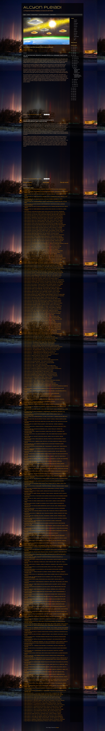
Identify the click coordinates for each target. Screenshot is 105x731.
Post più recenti (27, 182)
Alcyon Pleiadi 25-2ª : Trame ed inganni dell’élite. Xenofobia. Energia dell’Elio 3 (39, 343)
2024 (73, 50)
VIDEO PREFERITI (53, 14)
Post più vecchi (64, 182)
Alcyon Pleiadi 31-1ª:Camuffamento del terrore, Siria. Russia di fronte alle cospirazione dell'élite (42, 323)
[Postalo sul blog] (45, 114)
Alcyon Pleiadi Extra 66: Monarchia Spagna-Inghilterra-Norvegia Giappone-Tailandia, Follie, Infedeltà (43, 694)
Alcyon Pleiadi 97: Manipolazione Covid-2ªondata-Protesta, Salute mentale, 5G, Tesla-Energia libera (43, 217)
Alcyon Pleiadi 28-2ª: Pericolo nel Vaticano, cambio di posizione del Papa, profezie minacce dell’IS (43, 333)
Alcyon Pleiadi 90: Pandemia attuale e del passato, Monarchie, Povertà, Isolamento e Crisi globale (43, 227)
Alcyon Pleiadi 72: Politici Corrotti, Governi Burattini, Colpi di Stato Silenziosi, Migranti (40, 253)
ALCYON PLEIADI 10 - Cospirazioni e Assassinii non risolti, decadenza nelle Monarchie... (41, 384)
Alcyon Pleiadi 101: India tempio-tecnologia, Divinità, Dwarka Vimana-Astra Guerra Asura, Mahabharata (44, 211)
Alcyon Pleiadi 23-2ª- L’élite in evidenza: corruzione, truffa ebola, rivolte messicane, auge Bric (42, 348)
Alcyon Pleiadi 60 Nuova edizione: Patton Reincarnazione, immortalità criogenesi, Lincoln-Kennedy (43, 271)
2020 (73, 88)
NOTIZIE (28, 14)
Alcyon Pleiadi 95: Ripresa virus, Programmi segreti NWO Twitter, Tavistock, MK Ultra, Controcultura (43, 220)
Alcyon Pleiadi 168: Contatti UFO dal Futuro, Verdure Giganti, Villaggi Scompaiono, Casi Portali (42, 701)
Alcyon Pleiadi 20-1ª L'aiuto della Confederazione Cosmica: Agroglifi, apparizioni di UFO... (41, 359)
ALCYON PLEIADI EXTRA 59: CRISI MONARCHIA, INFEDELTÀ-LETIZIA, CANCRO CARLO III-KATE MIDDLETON (46, 679)
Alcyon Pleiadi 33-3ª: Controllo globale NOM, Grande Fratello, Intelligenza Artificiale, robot (41, 316)
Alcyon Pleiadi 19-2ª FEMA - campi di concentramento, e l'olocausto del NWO (39, 362)
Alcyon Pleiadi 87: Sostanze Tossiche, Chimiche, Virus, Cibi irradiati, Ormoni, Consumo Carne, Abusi (43, 231)
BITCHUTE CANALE (34, 14)
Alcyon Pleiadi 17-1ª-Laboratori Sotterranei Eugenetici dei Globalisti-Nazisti (38, 369)
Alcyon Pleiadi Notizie (28, 49)
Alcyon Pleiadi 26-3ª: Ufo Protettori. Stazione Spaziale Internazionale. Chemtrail (39, 339)
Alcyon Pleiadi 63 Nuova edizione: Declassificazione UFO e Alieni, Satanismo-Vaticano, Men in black (43, 266)
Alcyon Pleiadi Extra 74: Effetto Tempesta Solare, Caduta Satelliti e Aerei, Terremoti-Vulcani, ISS (42, 707)
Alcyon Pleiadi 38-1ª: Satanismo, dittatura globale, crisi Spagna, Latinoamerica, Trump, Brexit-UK (43, 305)
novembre (75, 58)
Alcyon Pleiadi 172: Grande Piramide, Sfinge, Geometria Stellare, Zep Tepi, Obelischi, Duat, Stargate (43, 717)
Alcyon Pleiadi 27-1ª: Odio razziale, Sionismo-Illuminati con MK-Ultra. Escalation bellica (41, 337)
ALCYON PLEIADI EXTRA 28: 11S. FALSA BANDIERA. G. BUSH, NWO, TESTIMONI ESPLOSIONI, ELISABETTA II (46, 545)
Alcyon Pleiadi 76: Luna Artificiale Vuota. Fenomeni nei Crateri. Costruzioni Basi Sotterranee (42, 247)
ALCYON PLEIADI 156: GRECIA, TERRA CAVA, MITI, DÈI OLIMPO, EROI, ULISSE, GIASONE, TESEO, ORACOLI (46, 623)
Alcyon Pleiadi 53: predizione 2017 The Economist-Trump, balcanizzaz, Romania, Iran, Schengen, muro (44, 281)
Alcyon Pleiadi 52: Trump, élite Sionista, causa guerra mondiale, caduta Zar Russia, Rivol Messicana (43, 282)
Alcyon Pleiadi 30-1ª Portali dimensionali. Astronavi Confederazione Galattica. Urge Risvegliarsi (42, 329)
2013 (73, 99)
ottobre (74, 60)
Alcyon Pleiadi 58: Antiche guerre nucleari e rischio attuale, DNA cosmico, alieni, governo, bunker (43, 273)
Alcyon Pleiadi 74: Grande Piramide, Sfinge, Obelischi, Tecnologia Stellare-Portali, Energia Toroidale (43, 250)
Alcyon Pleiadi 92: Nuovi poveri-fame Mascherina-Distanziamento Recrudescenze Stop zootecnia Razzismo (45, 224)
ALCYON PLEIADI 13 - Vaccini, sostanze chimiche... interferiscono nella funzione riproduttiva (42, 380)
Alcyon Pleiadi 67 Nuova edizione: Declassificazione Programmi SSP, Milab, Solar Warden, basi (42, 260)
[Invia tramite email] (44, 114)
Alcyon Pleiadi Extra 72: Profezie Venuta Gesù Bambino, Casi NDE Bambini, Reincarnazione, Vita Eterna (44, 704)
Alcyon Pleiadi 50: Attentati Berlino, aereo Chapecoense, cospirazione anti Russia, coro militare (42, 285)
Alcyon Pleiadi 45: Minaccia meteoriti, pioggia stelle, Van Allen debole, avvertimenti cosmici (41, 292)
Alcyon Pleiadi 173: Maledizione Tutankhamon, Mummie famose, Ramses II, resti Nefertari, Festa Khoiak (44, 719)
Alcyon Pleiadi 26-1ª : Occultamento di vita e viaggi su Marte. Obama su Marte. (39, 342)
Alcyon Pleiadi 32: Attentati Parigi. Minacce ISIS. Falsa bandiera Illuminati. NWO (39, 320)
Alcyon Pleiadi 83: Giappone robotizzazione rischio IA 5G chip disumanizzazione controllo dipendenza (43, 237)
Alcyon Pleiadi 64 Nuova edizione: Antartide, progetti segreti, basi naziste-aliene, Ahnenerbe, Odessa (43, 265)
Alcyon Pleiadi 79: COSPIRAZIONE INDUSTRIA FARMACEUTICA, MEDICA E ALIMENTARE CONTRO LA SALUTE (46, 243)
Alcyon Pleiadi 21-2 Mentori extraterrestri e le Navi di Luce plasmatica (37, 355)
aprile (74, 81)
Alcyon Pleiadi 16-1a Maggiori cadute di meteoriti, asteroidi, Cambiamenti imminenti (40, 372)
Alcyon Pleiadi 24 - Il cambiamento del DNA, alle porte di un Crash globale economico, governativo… (43, 346)
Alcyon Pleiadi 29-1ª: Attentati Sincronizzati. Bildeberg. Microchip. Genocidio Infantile (40, 332)
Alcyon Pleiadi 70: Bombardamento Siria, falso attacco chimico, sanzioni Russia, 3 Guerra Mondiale (43, 256)
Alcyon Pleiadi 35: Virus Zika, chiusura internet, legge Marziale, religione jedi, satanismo (41, 310)
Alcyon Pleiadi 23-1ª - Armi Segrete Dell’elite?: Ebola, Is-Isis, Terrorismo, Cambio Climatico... (42, 349)
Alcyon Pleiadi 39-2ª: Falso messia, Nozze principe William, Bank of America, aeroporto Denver (42, 301)
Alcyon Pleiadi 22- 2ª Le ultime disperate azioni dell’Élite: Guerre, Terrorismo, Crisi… (40, 351)
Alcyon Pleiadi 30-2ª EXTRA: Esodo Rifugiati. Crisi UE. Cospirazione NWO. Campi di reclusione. (42, 326)
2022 (73, 53)
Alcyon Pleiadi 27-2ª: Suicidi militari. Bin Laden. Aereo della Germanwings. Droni (39, 336)
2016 (73, 94)
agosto (74, 63)
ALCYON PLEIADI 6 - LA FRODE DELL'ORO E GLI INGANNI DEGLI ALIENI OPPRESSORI (41, 393)
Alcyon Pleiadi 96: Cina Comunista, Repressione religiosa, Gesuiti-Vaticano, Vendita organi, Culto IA (43, 218)
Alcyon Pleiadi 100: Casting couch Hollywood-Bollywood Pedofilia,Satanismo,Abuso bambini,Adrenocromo (44, 212)
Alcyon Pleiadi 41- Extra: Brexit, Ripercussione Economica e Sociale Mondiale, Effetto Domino (42, 298)
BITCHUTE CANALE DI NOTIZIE (43, 14)
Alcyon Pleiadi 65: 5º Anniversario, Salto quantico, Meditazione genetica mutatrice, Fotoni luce (42, 263)
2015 (73, 96)
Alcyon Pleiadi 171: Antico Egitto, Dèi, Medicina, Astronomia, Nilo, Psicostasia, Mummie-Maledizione (43, 716)
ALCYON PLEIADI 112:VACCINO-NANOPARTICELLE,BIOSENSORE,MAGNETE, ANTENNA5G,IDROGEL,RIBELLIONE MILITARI (39, 402)
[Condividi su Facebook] (47, 114)
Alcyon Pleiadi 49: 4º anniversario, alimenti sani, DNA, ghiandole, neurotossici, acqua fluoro (41, 287)
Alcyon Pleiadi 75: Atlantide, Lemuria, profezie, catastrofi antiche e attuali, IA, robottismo (41, 249)
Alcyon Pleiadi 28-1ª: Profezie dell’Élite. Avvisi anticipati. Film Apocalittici (38, 335)
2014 (73, 98)
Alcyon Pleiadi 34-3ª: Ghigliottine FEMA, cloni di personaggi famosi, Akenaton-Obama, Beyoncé (42, 311)
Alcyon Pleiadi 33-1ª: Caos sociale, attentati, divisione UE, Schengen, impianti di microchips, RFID (43, 319)
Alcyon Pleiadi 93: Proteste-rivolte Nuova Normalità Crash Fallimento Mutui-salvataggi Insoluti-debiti (43, 223)
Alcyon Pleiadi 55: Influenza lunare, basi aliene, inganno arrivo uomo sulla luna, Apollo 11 (41, 278)
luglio (74, 65)
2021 (73, 55)
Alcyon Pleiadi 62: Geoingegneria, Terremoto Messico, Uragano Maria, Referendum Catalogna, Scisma (44, 268)
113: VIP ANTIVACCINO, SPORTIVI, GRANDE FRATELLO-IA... (76, 70)
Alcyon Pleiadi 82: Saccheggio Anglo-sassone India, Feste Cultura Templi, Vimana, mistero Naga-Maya (44, 239)
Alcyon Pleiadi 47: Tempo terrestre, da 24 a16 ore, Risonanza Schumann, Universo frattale (41, 289)
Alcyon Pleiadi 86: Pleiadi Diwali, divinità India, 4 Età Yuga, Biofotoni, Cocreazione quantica (41, 233)
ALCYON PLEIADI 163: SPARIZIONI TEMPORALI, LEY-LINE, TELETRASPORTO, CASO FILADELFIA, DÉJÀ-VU (46, 641)
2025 (73, 48)
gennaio (75, 86)
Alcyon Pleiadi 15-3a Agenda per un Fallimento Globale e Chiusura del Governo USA (40, 374)
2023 (73, 52)
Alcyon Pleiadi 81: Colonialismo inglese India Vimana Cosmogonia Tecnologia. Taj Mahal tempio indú (43, 240)
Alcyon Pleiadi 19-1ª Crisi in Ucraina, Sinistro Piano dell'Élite (35, 364)
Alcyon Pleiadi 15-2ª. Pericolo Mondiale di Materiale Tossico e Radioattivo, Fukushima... (41, 375)
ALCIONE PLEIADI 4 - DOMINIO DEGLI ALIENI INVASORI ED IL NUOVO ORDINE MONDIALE (42, 396)
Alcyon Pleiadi (42, 7)
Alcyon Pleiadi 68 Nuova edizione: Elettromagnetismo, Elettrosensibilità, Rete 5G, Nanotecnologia (43, 259)
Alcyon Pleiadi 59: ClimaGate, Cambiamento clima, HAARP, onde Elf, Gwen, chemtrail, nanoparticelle (43, 272)
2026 (73, 47)
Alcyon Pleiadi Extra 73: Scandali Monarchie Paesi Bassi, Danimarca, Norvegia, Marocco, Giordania (43, 706)
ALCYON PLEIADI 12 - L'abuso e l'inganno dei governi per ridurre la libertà (38, 381)
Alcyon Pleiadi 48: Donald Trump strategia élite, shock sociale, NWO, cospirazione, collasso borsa (43, 288)
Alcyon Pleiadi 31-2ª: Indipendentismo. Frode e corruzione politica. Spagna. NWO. (40, 321)
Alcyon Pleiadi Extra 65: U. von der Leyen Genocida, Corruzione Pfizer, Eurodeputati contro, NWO (43, 693)
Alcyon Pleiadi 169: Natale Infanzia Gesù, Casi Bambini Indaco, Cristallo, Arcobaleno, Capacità (42, 713)
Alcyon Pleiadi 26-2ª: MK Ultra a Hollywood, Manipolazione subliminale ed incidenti (40, 340)
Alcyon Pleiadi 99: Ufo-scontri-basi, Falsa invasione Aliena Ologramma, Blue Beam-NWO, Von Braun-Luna (44, 214)
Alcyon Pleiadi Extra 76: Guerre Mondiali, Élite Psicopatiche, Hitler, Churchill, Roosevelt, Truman (42, 710)
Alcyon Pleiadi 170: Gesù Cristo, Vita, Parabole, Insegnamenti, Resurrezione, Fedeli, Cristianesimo (43, 714)
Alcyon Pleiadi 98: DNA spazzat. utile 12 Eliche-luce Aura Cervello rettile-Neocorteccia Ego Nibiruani (43, 215)
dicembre (75, 56)
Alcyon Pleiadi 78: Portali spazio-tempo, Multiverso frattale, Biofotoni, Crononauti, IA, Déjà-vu (42, 244)
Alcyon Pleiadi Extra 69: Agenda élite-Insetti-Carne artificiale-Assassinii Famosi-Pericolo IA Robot (42, 698)
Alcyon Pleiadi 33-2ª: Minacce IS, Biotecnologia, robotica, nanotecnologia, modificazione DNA (42, 317)
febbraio (75, 84)
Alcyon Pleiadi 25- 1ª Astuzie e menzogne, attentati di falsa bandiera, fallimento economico (41, 345)
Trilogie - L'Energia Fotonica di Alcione (31, 397)
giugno (74, 66)
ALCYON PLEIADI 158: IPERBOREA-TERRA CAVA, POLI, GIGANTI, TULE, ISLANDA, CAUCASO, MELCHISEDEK (46, 627)
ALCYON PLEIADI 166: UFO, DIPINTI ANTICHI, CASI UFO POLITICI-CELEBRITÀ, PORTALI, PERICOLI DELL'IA (46, 657)
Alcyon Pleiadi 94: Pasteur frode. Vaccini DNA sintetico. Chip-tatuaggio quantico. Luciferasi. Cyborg (43, 221)
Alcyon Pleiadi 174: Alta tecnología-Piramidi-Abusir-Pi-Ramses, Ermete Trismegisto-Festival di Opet (43, 720)
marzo (74, 82)
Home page (46, 182)
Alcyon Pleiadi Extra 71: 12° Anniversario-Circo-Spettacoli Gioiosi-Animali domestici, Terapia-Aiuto (43, 703)
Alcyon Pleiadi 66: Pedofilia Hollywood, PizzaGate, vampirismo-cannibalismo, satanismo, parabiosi (43, 262)
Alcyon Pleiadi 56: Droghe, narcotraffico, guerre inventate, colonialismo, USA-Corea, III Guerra (42, 276)
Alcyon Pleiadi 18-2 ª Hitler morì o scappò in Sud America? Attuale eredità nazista (40, 365)
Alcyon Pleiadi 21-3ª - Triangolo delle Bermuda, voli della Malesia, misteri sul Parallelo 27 (41, 353)
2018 (73, 91)
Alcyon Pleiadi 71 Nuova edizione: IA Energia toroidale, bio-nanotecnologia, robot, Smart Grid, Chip (43, 255)
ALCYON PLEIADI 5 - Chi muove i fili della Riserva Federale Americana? (38, 394)
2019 (73, 89)
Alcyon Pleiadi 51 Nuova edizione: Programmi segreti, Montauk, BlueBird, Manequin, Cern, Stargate (43, 284)
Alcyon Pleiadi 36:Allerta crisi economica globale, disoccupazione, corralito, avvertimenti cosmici (42, 308)
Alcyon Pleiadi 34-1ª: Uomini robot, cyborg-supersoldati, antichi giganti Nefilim (39, 314)
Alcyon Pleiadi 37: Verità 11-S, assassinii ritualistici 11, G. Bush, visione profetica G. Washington (42, 307)
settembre (75, 61)
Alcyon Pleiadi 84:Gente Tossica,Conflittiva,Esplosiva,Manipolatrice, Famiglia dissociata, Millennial (43, 236)
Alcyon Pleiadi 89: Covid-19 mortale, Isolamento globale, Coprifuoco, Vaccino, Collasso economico (43, 228)
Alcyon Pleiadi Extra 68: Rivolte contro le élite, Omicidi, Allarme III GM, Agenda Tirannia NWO (42, 697)
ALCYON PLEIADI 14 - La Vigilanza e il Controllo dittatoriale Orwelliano (38, 378)
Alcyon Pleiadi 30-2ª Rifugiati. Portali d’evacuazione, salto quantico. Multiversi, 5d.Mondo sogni (42, 327)
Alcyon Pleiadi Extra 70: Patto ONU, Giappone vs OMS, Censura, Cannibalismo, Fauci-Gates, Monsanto (44, 700)
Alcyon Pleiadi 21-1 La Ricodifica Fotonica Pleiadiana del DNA (36, 356)
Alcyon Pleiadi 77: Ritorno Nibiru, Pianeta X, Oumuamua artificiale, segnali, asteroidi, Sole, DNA (42, 246)
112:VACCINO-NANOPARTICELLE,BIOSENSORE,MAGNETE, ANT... (77, 76)
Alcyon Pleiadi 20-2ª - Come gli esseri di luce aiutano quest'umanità (37, 358)
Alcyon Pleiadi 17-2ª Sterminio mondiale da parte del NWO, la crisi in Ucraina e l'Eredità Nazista (42, 368)
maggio (75, 79)
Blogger (57, 727)
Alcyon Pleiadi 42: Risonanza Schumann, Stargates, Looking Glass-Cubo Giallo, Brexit (41, 297)
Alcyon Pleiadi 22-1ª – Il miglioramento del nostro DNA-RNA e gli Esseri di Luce (39, 352)
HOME (25, 14)
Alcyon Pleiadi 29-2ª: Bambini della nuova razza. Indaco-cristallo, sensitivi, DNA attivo (40, 330)
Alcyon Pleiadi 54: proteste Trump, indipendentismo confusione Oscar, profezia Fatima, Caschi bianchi (44, 279)
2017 (73, 93)
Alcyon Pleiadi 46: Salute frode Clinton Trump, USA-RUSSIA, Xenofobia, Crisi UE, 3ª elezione (42, 291)
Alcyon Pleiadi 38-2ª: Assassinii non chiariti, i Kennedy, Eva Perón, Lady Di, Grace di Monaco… (42, 304)
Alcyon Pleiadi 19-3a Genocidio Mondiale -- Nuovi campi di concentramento (38, 361)
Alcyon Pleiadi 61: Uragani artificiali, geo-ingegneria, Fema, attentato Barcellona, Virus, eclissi (42, 269)
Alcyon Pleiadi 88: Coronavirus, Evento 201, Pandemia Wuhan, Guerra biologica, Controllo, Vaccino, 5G (44, 230)
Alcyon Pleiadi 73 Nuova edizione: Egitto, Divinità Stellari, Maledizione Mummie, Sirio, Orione (42, 252)
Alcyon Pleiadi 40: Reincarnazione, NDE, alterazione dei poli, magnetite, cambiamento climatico (42, 300)
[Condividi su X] (46, 114)
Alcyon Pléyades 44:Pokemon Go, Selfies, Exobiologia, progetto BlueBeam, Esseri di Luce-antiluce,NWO (44, 294)
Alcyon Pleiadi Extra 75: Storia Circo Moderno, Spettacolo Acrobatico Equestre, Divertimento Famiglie (43, 709)
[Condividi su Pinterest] (49, 114)
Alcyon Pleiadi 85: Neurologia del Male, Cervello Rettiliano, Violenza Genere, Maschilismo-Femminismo (44, 234)
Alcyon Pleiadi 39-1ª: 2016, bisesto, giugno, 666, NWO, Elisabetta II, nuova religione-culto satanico (43, 303)
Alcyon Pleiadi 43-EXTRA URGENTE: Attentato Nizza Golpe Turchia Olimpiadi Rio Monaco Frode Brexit (44, 295)
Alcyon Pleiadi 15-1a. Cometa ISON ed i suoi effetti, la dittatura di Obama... (38, 377)
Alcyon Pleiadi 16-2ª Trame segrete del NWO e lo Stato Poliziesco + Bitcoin (38, 371)
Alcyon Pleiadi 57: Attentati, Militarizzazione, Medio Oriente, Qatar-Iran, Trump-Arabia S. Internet (42, 275)
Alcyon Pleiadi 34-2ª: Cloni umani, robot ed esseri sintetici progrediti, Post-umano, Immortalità (42, 313)
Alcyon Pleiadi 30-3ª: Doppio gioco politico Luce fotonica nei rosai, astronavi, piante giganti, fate (42, 324)
